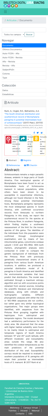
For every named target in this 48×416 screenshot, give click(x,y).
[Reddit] (42, 133)
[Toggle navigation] (5, 11)
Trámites (12, 410)
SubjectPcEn (8, 69)
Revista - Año (8, 65)
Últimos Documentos (12, 49)
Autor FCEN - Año (10, 53)
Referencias (14, 165)
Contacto (20, 413)
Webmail (36, 410)
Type (4, 77)
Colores (6, 73)
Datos (5, 90)
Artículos (12, 20)
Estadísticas (8, 94)
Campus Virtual (30, 407)
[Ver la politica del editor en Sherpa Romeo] (36, 138)
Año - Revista (8, 61)
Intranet (24, 410)
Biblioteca (14, 407)
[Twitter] (38, 133)
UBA (30, 413)
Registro (27, 160)
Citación (33, 165)
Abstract (12, 160)
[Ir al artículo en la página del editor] (23, 138)
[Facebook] (34, 133)
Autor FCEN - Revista (12, 57)
